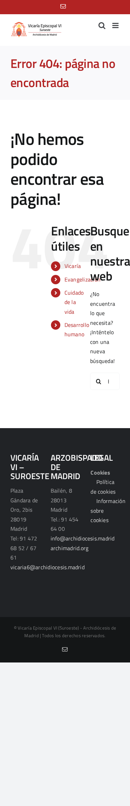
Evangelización (82, 279)
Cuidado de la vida (74, 301)
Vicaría (72, 266)
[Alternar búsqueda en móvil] (101, 25)
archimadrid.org (70, 548)
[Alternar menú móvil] (116, 25)
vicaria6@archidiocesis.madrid (47, 567)
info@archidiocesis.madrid (83, 538)
